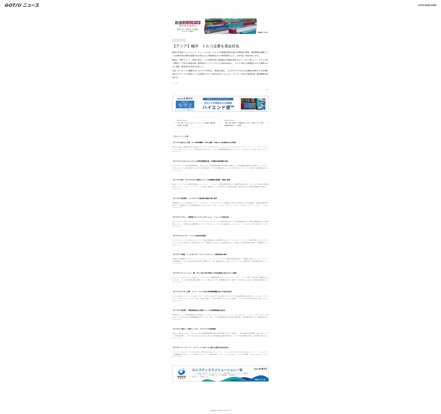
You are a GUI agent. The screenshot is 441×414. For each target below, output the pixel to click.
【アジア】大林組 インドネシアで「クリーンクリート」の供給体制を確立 (199, 254)
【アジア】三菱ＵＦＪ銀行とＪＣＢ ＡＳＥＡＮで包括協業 (194, 329)
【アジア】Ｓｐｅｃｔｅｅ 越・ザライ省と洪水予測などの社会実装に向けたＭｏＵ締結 (204, 273)
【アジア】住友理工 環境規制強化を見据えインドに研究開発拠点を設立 (198, 310)
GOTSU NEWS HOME (427, 5)
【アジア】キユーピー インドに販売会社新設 (189, 235)
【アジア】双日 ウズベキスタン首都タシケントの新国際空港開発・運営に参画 (201, 179)
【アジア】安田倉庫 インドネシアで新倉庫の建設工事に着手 (194, 198)
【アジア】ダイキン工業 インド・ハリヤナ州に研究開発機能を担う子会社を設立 (202, 291)
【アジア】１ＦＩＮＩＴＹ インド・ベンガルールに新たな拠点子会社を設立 (200, 347)
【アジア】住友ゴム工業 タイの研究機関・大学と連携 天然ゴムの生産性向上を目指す (204, 142)
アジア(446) (175, 83)
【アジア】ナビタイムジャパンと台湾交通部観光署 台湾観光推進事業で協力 (200, 161)
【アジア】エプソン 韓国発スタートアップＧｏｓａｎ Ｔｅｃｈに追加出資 (200, 217)
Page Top (220, 401)
